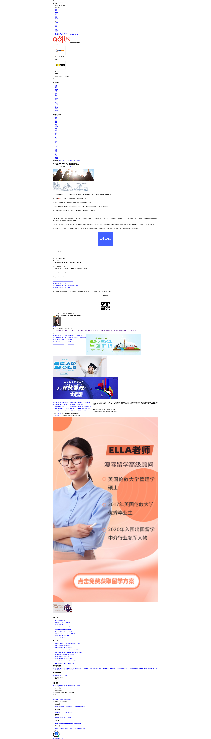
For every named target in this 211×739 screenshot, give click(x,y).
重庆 (56, 151)
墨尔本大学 (60, 198)
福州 (56, 137)
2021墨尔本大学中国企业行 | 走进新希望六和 (61, 287)
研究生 (60, 717)
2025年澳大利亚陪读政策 (77, 668)
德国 (56, 34)
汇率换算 (73, 685)
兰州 (56, 146)
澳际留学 (56, 706)
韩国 (58, 33)
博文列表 (64, 160)
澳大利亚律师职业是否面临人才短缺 (151, 668)
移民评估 (80, 685)
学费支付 (83, 706)
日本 (56, 33)
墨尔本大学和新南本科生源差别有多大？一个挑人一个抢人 (81, 406)
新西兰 (56, 90)
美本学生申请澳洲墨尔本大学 (58, 406)
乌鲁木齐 (56, 147)
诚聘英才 (75, 728)
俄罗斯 (70, 34)
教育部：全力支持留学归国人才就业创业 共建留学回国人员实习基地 (68, 652)
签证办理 (68, 723)
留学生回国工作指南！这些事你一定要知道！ (64, 647)
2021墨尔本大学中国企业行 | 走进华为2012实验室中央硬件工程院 (65, 285)
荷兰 (60, 34)
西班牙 (72, 34)
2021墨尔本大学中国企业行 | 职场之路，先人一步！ (63, 281)
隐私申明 (79, 728)
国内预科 (65, 717)
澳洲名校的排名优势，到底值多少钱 (62, 620)
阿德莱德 (56, 158)
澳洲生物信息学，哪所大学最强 (61, 624)
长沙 (56, 130)
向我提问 (54, 326)
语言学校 (56, 98)
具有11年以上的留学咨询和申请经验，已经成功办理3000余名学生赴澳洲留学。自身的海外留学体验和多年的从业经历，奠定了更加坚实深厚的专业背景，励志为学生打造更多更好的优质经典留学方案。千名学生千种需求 (95, 330)
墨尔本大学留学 (71, 344)
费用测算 (54, 685)
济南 (56, 118)
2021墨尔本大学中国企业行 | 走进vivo (73, 160)
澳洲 (56, 86)
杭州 (56, 125)
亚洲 (71, 712)
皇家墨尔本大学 (71, 341)
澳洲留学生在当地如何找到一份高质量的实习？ (64, 658)
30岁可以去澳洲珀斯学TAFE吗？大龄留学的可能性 (63, 668)
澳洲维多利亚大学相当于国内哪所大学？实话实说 (80, 402)
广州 (56, 138)
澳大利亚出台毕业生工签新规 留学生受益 (63, 656)
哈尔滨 (56, 145)
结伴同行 (75, 723)
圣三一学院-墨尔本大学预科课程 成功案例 (61, 408)
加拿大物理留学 (132, 668)
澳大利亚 (58, 712)
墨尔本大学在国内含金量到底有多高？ (77, 404)
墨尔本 (56, 157)
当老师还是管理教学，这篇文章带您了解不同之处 (64, 663)
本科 (58, 717)
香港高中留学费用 (69, 669)
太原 (56, 120)
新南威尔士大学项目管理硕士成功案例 (60, 402)
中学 (56, 717)
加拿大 (56, 89)
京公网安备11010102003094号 (65, 699)
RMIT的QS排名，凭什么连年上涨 (61, 637)
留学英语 (60, 706)
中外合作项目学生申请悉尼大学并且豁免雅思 (61, 404)
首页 (60, 160)
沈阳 (56, 142)
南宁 (56, 150)
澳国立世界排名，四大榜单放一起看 (62, 635)
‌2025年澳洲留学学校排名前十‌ (58, 344)
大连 (56, 143)
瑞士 (67, 34)
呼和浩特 (56, 134)
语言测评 (77, 685)
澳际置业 (79, 706)
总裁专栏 (60, 728)
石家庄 (56, 126)
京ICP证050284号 (56, 699)
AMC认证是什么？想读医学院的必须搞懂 (63, 629)
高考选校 (65, 685)
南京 (56, 128)
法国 (58, 34)
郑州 (56, 124)
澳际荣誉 (64, 728)
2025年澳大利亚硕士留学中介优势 (59, 669)
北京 (56, 117)
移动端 (71, 166)
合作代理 (71, 728)
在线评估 (79, 723)
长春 (56, 141)
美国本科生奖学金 (117, 668)
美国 (56, 85)
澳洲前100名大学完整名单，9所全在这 (62, 622)
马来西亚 (65, 33)
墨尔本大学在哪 (71, 339)
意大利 (65, 34)
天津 (56, 122)
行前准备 (71, 723)
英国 (56, 87)
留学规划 (56, 723)
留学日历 (58, 685)
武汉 (56, 132)
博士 (63, 717)
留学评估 (62, 685)
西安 (56, 149)
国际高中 (69, 717)
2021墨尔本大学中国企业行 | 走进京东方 (60, 283)
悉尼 (56, 155)
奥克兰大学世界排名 (95, 668)
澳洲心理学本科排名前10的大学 (59, 339)
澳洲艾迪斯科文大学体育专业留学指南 (106, 668)
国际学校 (64, 706)
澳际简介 (56, 728)
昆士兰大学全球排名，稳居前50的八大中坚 (63, 631)
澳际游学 (68, 706)
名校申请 (60, 723)
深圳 (56, 133)
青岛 (56, 121)
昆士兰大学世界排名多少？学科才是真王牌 (63, 626)
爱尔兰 (62, 34)
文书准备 (64, 723)
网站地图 (83, 728)
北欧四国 (76, 34)
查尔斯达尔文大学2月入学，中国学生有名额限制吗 (65, 633)
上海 (56, 129)
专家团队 (68, 728)
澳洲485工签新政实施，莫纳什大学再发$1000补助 (64, 654)
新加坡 (60, 33)
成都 (56, 153)
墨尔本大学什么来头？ (57, 341)
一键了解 (58, 738)
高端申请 (71, 706)
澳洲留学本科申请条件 (139, 668)
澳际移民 (75, 706)
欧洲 (69, 712)
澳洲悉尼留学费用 (124, 668)
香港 (63, 33)
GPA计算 (69, 685)
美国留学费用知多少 (87, 668)
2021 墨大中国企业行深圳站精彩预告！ (75, 335)
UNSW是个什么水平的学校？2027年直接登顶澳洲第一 (80, 408)
